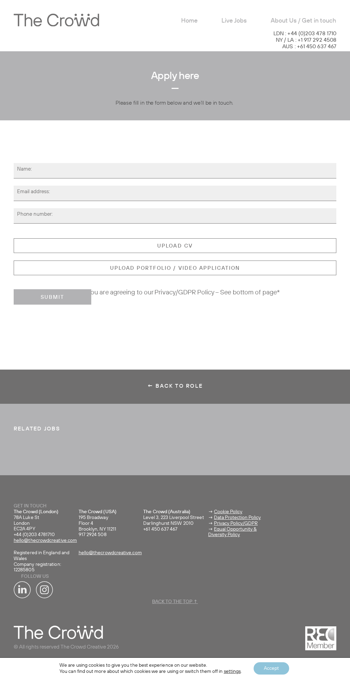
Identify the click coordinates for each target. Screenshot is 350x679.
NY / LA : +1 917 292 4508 (306, 40)
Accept (271, 668)
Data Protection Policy (237, 517)
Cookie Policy (228, 511)
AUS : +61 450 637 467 (309, 47)
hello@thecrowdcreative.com (45, 540)
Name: (24, 169)
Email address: (33, 191)
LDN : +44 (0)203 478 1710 (304, 34)
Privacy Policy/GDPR (236, 523)
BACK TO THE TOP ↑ (175, 601)
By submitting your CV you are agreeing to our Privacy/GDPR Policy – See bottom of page (152, 293)
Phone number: (35, 214)
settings (232, 671)
